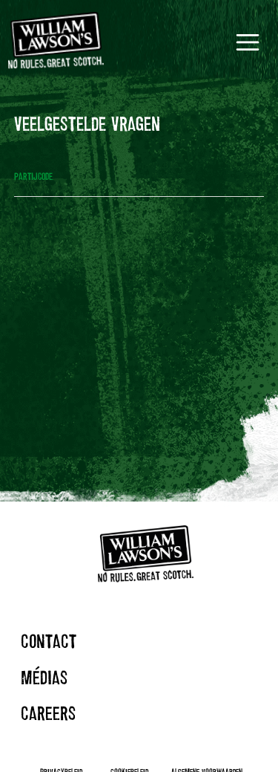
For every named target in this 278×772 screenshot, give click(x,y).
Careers (48, 712)
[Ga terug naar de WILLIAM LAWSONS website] (56, 41)
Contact (48, 640)
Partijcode (33, 176)
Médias (44, 677)
